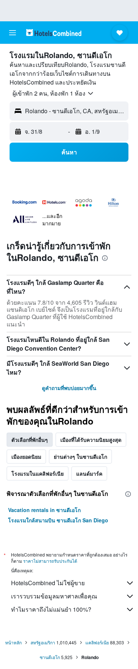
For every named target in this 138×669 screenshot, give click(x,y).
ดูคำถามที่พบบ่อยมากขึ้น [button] (69, 387)
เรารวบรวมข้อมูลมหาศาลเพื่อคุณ (54, 596)
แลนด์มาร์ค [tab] (89, 473)
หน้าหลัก (13, 642)
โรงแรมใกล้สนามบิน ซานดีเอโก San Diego (58, 520)
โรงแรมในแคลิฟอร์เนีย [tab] (37, 473)
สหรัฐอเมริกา (43, 642)
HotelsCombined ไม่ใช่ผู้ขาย (48, 583)
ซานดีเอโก (50, 657)
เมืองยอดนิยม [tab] (26, 456)
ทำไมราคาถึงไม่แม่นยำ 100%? (51, 609)
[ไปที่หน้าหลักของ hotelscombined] (53, 32)
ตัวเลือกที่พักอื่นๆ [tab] (29, 439)
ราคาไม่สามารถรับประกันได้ (50, 561)
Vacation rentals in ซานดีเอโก (44, 510)
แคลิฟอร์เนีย (97, 642)
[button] (12, 33)
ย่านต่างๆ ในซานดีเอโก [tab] (80, 456)
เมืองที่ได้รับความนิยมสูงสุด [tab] (90, 439)
